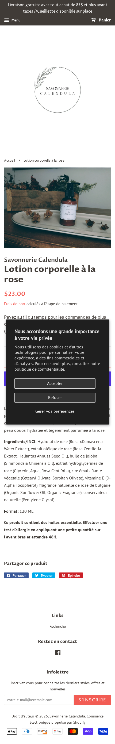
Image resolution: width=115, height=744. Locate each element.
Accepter (55, 383)
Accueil (9, 160)
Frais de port (14, 303)
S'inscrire (92, 700)
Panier (104, 20)
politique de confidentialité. (39, 369)
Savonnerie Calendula (67, 716)
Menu (15, 20)
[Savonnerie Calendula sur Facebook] (58, 653)
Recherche (57, 626)
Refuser (55, 397)
